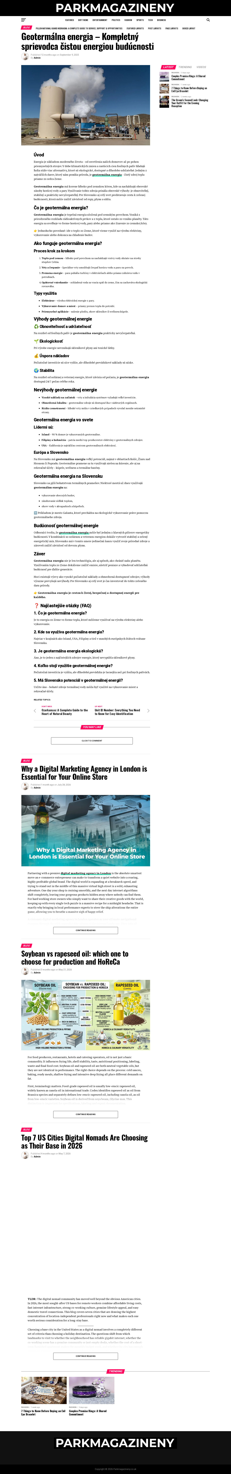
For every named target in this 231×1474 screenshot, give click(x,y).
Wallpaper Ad (115, 36)
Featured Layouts (135, 28)
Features (69, 20)
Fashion (128, 20)
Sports (140, 20)
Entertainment (100, 20)
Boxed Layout (188, 28)
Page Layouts (171, 28)
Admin (37, 58)
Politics (116, 20)
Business (161, 20)
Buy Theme (83, 20)
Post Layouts (154, 28)
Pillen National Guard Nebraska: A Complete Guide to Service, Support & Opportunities (79, 28)
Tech (150, 20)
